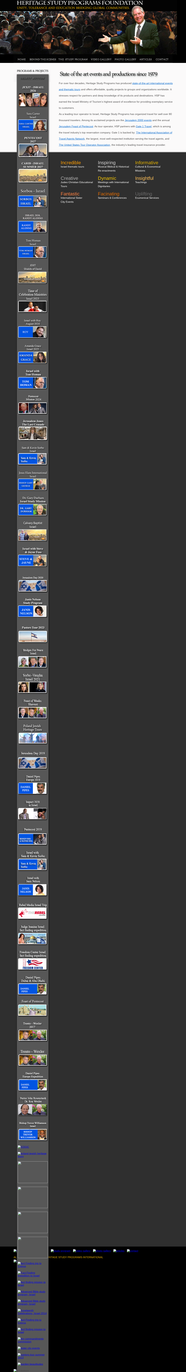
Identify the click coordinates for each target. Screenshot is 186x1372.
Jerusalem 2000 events (138, 120)
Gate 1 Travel (143, 126)
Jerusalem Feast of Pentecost (76, 126)
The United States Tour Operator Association (84, 144)
